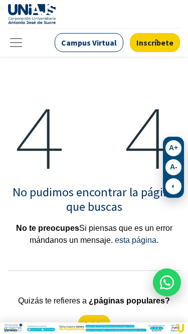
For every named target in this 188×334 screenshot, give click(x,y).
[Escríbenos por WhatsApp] (167, 282)
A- (173, 167)
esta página (135, 240)
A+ (173, 148)
